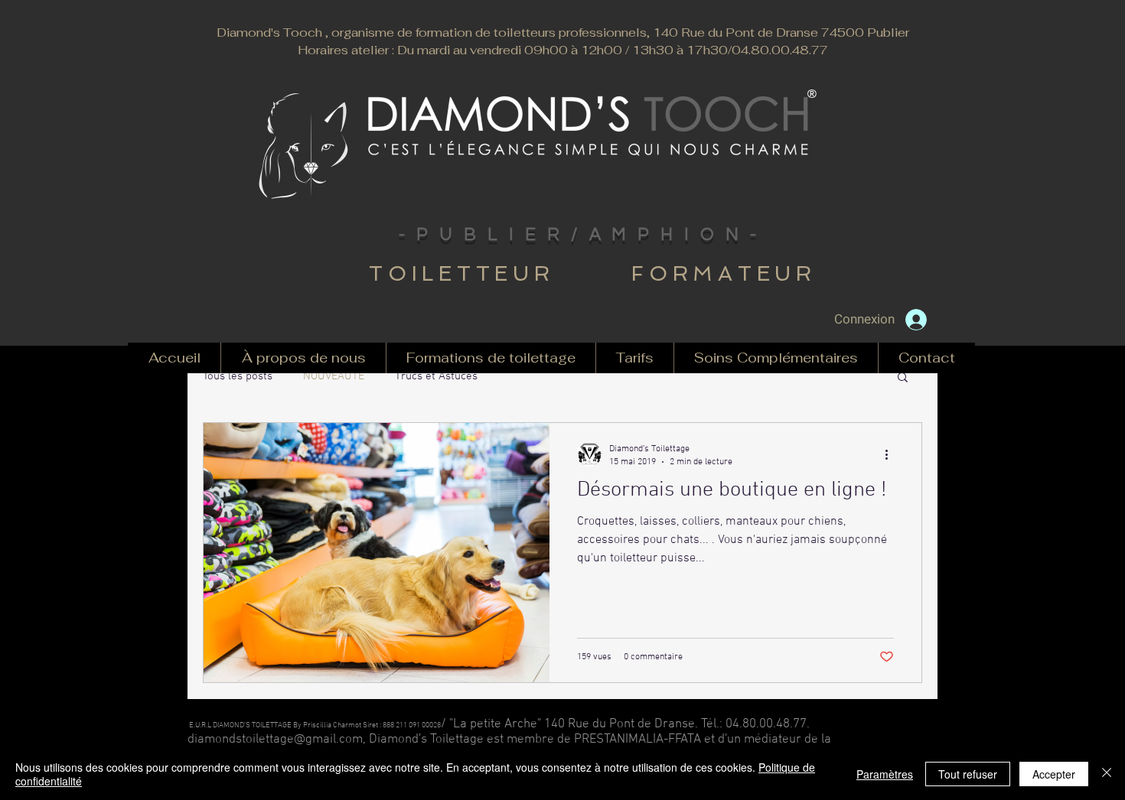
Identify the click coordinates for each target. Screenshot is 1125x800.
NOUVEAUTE (333, 376)
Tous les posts (237, 376)
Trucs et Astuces (436, 376)
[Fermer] (1106, 774)
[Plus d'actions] (891, 454)
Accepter (1053, 774)
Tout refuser (967, 774)
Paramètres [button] (884, 774)
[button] (902, 378)
